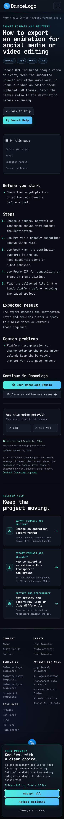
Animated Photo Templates (13, 678)
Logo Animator (42, 644)
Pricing (8, 710)
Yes (15, 428)
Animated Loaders (45, 698)
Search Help (19, 120)
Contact (8, 654)
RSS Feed (9, 725)
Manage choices (32, 810)
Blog (6, 720)
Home (6, 17)
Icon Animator (42, 654)
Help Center (20, 17)
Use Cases (9, 715)
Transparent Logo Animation (45, 683)
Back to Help (20, 111)
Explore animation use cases (29, 394)
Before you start (17, 149)
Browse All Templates (10, 695)
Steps (9, 155)
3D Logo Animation (45, 676)
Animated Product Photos (45, 691)
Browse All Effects (46, 703)
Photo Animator (43, 649)
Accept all (32, 793)
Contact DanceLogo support (20, 472)
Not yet (45, 428)
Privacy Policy (15, 785)
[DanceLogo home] (20, 6)
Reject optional (32, 802)
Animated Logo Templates (12, 669)
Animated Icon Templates (12, 686)
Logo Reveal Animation (41, 669)
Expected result (16, 162)
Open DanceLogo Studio (34, 385)
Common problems (16, 168)
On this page (20, 140)
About (6, 644)
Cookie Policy (37, 785)
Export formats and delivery (46, 17)
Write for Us (11, 649)
